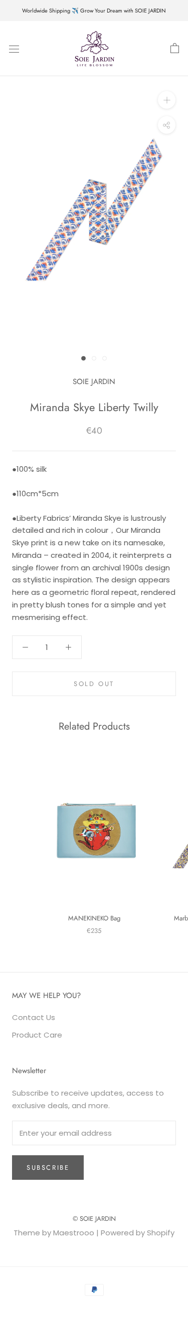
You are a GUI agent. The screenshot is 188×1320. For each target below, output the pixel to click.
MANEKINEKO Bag (94, 918)
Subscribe (48, 1167)
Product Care (37, 1035)
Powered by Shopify (137, 1232)
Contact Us (33, 1017)
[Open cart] (174, 49)
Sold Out (94, 684)
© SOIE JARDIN (94, 1218)
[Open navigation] (14, 49)
